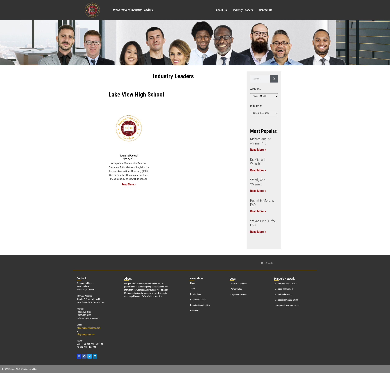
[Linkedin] (95, 356)
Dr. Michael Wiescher (257, 162)
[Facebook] (84, 356)
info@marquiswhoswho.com (89, 328)
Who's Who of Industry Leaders (133, 10)
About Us (221, 10)
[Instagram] (79, 356)
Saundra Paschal (128, 155)
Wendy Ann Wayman (257, 182)
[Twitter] (89, 356)
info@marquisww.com (86, 334)
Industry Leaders (243, 10)
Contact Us (265, 10)
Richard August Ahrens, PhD (260, 141)
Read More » (129, 184)
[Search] (274, 79)
